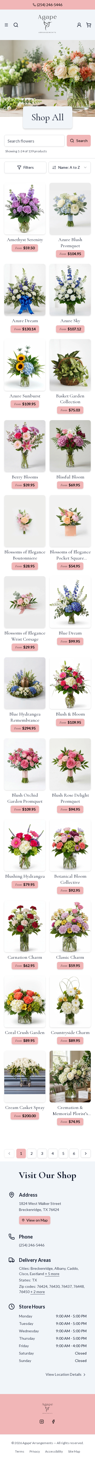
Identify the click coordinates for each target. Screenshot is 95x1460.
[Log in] (79, 25)
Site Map (74, 1451)
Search (82, 140)
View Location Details (64, 1374)
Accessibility (54, 1451)
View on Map (37, 1220)
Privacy (35, 1451)
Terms (19, 1451)
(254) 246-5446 (49, 4)
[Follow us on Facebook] (53, 1421)
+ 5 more (52, 1273)
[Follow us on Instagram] (41, 1421)
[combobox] (70, 167)
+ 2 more (37, 1291)
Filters (28, 167)
